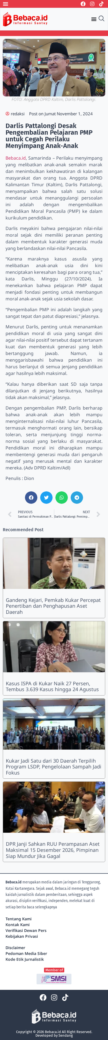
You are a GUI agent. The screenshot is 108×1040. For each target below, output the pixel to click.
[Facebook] (83, 4)
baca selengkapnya (42, 907)
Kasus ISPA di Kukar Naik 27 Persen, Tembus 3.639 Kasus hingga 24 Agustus (52, 686)
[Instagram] (92, 4)
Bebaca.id (16, 158)
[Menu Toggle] (5, 4)
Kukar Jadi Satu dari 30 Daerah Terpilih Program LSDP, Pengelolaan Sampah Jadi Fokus (53, 766)
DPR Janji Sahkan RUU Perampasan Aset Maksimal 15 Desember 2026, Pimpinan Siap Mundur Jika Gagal (53, 849)
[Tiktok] (101, 4)
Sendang (65, 1035)
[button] (31, 497)
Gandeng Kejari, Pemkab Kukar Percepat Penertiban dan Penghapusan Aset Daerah (53, 606)
